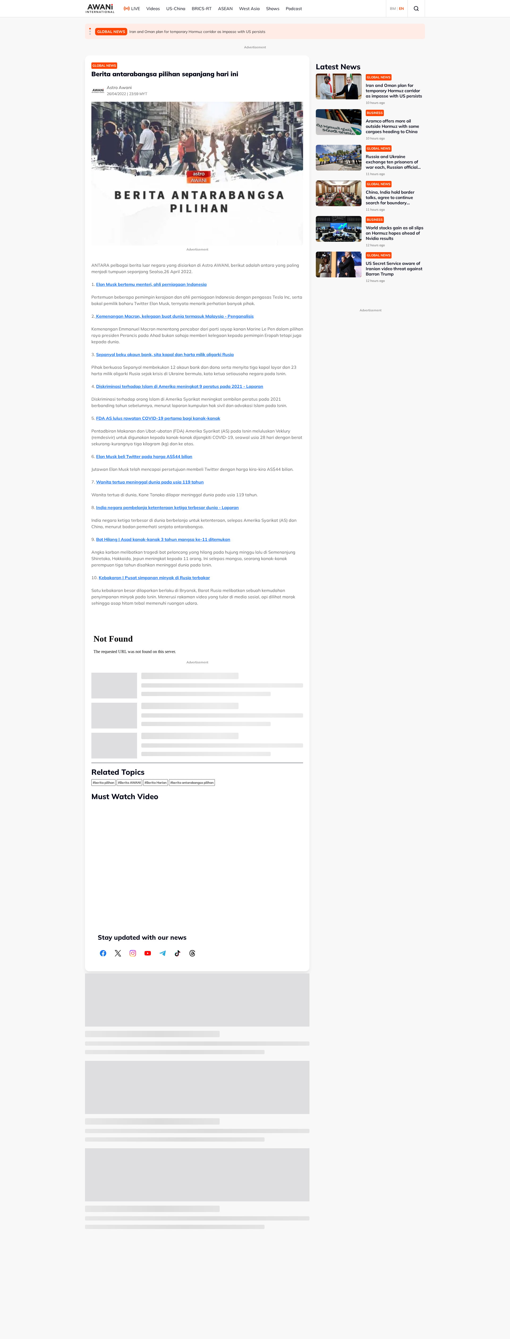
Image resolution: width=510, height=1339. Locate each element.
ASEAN (225, 8)
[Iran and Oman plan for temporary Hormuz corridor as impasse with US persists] (339, 86)
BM (393, 8)
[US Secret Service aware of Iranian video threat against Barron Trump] (339, 264)
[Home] (100, 8)
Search (416, 8)
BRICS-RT (202, 8)
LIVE (135, 8)
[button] (90, 28)
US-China (175, 8)
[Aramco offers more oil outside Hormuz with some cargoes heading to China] (339, 122)
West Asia (249, 8)
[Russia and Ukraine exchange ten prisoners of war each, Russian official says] (339, 158)
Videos (153, 8)
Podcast (294, 8)
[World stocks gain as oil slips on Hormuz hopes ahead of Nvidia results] (339, 229)
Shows (272, 8)
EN (401, 8)
